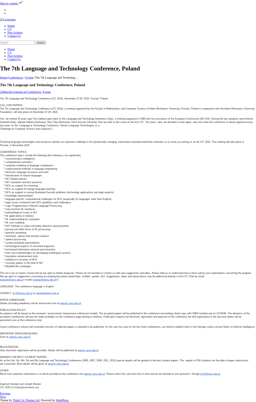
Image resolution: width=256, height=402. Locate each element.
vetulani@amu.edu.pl (12, 279)
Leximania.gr (18, 92)
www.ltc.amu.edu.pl (70, 303)
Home (3, 77)
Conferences (15, 77)
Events (29, 77)
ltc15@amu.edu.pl (22, 293)
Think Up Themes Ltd (26, 400)
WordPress (62, 400)
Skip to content (9, 3)
